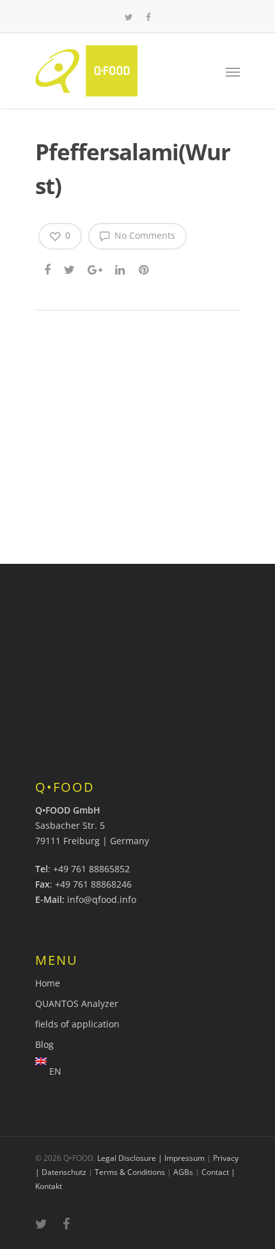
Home (47, 983)
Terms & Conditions (130, 1172)
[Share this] (48, 268)
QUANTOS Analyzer (76, 1003)
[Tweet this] (70, 268)
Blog (44, 1044)
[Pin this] (145, 268)
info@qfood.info (101, 899)
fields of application (77, 1024)
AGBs (183, 1172)
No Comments (143, 235)
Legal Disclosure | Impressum (151, 1158)
